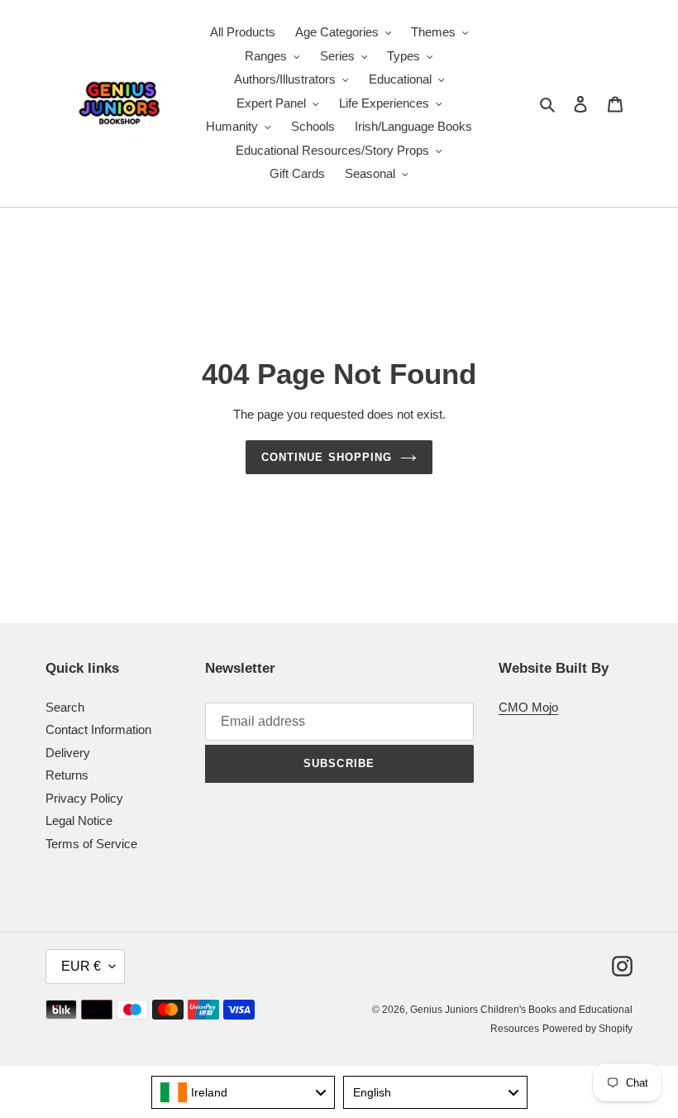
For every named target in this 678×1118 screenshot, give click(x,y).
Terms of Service (91, 844)
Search (64, 707)
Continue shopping (326, 457)
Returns (66, 775)
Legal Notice (78, 820)
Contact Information (98, 729)
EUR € (81, 966)
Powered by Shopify (587, 1028)
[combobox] (243, 1092)
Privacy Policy (84, 798)
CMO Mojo (528, 707)
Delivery (67, 753)
